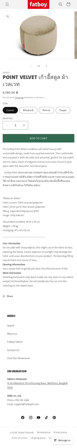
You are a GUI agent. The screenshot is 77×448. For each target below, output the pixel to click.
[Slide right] (46, 66)
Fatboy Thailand (26, 432)
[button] (7, 4)
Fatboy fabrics (15, 341)
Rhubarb (28, 110)
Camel (10, 110)
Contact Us (13, 350)
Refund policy (43, 432)
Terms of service (20, 438)
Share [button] (10, 296)
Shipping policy (38, 438)
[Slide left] (31, 66)
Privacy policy (60, 432)
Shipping (19, 97)
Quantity (7, 118)
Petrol (46, 110)
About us (12, 333)
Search (11, 325)
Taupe (63, 110)
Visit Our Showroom (18, 358)
